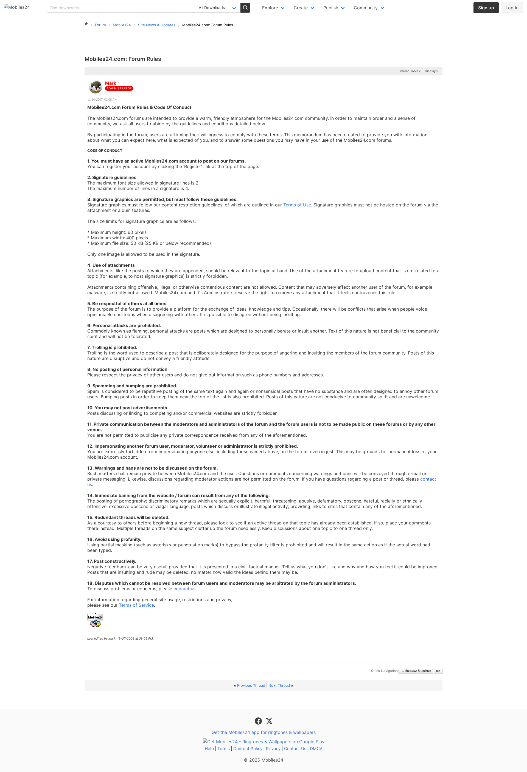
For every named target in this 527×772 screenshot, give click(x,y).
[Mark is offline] (95, 86)
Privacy (273, 748)
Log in (512, 7)
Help (209, 748)
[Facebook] (259, 720)
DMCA (316, 748)
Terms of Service (136, 605)
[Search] (245, 8)
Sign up (486, 7)
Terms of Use (297, 205)
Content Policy (247, 748)
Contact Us (295, 748)
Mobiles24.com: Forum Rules (123, 59)
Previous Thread (251, 685)
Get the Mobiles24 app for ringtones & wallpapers (264, 732)
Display (430, 71)
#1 (438, 80)
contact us (184, 588)
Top (438, 671)
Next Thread (279, 685)
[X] (269, 720)
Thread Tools (408, 71)
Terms (223, 748)
